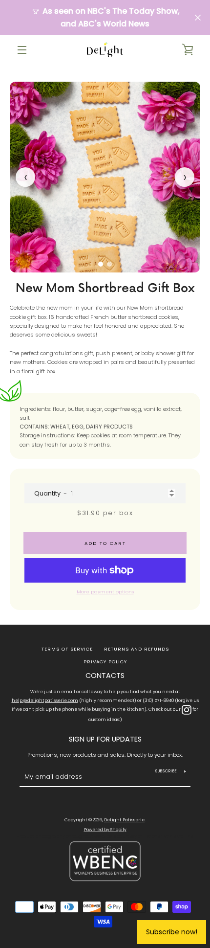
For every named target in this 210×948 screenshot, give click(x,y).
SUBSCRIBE (105, 509)
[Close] (192, 428)
